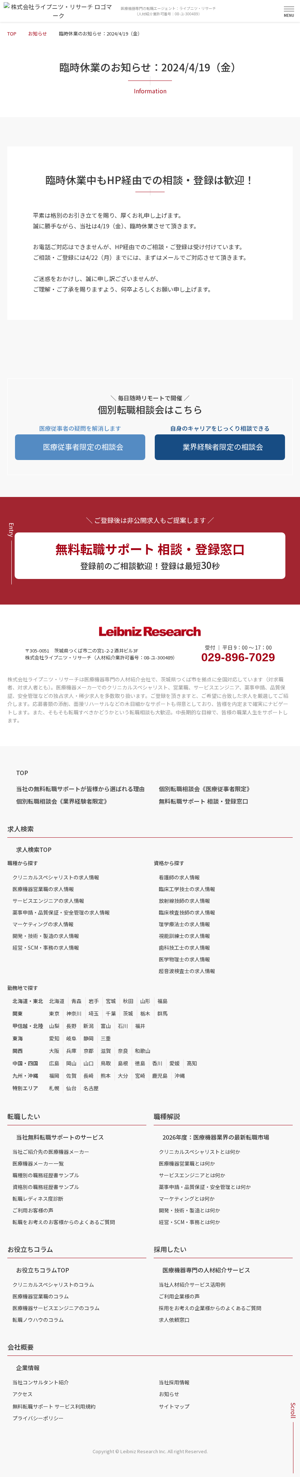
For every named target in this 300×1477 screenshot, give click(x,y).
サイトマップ (174, 1406)
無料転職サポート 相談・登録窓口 (203, 801)
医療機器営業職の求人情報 (43, 889)
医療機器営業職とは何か (187, 1163)
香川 (157, 1063)
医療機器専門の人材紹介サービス (206, 1269)
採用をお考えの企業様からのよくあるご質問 (210, 1308)
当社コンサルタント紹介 (40, 1382)
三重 (106, 1038)
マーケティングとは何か (187, 1198)
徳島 (140, 1063)
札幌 (54, 1088)
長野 (71, 1025)
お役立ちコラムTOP (42, 1269)
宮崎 (140, 1075)
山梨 (54, 1025)
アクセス (22, 1394)
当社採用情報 (174, 1382)
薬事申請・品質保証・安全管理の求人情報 (61, 912)
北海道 (56, 1001)
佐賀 (71, 1075)
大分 (123, 1075)
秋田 (128, 1001)
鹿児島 (160, 1075)
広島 (54, 1063)
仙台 (71, 1088)
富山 (106, 1025)
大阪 (54, 1050)
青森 (76, 1001)
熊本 (106, 1075)
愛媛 (174, 1063)
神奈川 (74, 1013)
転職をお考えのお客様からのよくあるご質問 (63, 1222)
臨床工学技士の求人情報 (187, 889)
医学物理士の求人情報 (184, 959)
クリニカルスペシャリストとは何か (199, 1151)
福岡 (54, 1075)
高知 (192, 1063)
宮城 (111, 1001)
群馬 (162, 1013)
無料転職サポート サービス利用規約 (53, 1406)
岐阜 (71, 1038)
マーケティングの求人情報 (43, 924)
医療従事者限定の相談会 (83, 446)
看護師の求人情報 (179, 877)
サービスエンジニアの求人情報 (48, 900)
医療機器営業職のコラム (40, 1296)
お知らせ (37, 33)
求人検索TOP (34, 849)
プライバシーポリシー (38, 1418)
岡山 (71, 1063)
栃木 (145, 1013)
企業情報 (28, 1367)
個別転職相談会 (205, 788)
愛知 (54, 1038)
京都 (88, 1050)
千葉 (111, 1013)
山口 (88, 1063)
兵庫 (71, 1050)
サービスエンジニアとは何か (192, 1175)
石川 (123, 1025)
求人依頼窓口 (174, 1319)
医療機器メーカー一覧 (38, 1163)
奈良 (123, 1050)
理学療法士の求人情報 (184, 924)
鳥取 (106, 1063)
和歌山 (142, 1050)
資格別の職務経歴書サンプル (45, 1186)
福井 (140, 1025)
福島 (162, 1001)
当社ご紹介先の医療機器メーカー (50, 1151)
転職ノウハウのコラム (38, 1319)
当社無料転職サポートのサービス (60, 1137)
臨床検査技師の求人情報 (187, 912)
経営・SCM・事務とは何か (189, 1222)
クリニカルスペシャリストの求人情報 (55, 877)
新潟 (88, 1025)
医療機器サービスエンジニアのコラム (56, 1308)
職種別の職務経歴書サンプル (45, 1175)
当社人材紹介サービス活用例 (192, 1284)
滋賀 (106, 1050)
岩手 (94, 1001)
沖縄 (180, 1075)
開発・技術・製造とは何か (189, 1210)
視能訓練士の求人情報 (184, 935)
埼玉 (94, 1013)
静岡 (88, 1038)
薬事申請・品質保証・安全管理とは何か (205, 1186)
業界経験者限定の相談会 (223, 446)
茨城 (128, 1013)
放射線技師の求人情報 (184, 900)
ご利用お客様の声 (32, 1210)
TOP (11, 33)
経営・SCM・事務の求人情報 (45, 947)
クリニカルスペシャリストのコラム (53, 1284)
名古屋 (91, 1088)
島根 (123, 1063)
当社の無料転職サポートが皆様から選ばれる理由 (80, 788)
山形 (145, 1001)
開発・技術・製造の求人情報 (45, 935)
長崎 (88, 1075)
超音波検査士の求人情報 (187, 971)
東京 (54, 1013)
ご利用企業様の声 (179, 1296)
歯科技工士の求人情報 (184, 947)
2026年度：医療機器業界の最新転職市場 (215, 1137)
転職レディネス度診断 (37, 1198)
